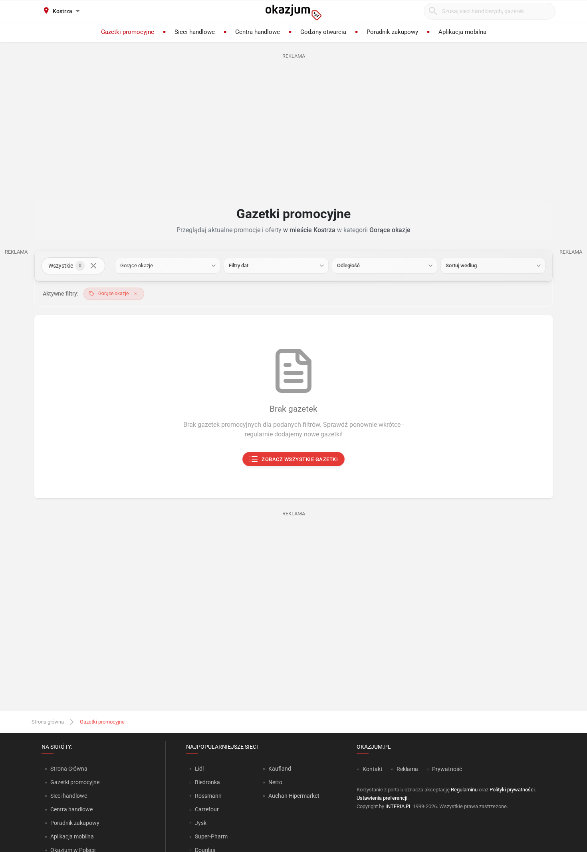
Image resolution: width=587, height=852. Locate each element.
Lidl (199, 768)
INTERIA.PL (398, 806)
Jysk (200, 823)
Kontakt (373, 769)
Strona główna (48, 722)
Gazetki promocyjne (74, 782)
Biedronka (207, 782)
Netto (275, 782)
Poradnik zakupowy (74, 823)
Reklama (407, 769)
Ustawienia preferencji (382, 798)
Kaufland (279, 768)
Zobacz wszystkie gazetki (300, 459)
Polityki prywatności (512, 790)
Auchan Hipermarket (293, 796)
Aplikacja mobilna (72, 836)
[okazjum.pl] (293, 12)
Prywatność (447, 769)
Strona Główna (68, 768)
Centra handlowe (71, 809)
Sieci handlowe (68, 796)
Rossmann (208, 796)
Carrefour (207, 809)
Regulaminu (464, 790)
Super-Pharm (211, 836)
